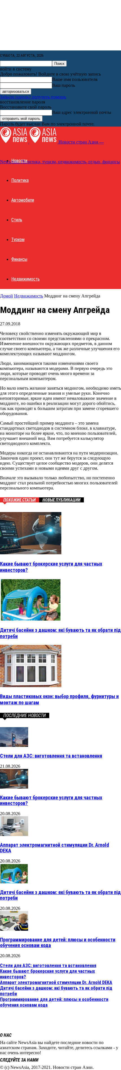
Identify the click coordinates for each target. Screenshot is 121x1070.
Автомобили (22, 200)
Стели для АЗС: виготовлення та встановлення (51, 756)
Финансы (19, 259)
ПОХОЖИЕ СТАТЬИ (19, 499)
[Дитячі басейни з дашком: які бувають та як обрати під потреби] (30, 619)
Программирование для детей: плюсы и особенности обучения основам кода (57, 942)
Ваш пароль (63, 85)
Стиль (16, 219)
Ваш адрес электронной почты (81, 112)
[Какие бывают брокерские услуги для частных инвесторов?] (30, 552)
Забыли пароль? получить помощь (33, 96)
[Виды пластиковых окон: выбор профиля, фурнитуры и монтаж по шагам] (30, 685)
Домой (6, 296)
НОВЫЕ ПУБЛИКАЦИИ (61, 499)
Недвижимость (25, 279)
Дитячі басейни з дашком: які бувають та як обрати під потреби (60, 895)
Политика (20, 180)
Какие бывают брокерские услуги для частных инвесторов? (51, 800)
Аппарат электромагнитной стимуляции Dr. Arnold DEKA (54, 847)
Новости (19, 160)
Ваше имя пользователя (74, 79)
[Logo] (14, 142)
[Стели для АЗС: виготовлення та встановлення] (14, 745)
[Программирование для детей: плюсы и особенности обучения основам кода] (14, 929)
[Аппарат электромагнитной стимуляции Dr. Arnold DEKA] (14, 834)
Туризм (17, 239)
